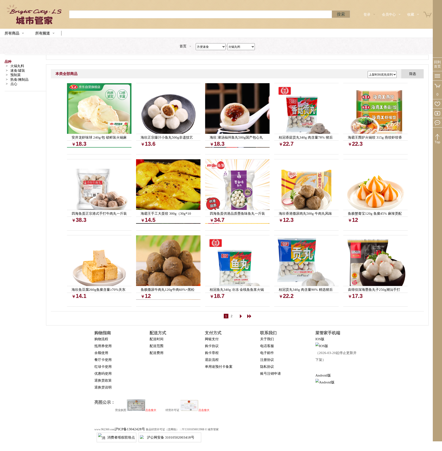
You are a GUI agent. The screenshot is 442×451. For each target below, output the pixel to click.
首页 (183, 46)
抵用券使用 (103, 346)
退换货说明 (103, 387)
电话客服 (267, 346)
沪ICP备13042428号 (130, 429)
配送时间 (156, 339)
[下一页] (241, 316)
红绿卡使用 (103, 366)
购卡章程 (212, 353)
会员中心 (389, 14)
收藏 (410, 14)
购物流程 (101, 339)
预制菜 (15, 75)
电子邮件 (267, 353)
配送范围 (156, 346)
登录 (366, 14)
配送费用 (156, 353)
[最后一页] (249, 316)
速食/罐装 (17, 70)
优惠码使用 (103, 373)
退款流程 (212, 360)
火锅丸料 (17, 66)
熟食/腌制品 (19, 79)
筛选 (412, 74)
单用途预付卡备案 (219, 366)
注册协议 (267, 360)
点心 (13, 84)
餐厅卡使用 (103, 360)
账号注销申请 (270, 373)
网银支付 (212, 339)
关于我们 (267, 339)
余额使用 (101, 353)
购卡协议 (212, 346)
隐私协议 (267, 366)
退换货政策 (103, 380)
